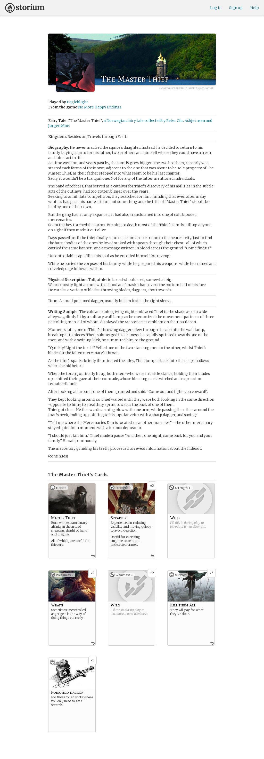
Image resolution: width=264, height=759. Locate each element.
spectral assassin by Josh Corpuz (194, 88)
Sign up (236, 7)
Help (254, 7)
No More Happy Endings (99, 107)
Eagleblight (77, 102)
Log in (215, 7)
